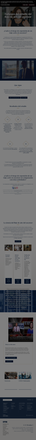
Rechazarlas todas (31, 4)
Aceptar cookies (25, 4)
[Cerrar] (35, 1)
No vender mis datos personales (5, 4)
